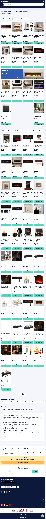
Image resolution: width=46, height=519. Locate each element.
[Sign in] (40, 1)
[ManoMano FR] (2, 505)
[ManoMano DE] (7, 505)
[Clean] (43, 4)
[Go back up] (41, 505)
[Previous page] (20, 394)
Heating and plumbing (7, 11)
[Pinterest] (10, 492)
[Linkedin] (2, 492)
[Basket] (43, 1)
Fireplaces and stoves (14, 11)
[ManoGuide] (42, 516)
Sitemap (11, 515)
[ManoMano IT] (4, 505)
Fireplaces (20, 11)
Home (2, 11)
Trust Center (31, 515)
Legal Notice (16, 515)
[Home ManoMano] (20, 1)
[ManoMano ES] (10, 505)
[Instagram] (7, 492)
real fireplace (21, 432)
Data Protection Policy (23, 515)
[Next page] (25, 394)
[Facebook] (4, 492)
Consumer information (22, 517)
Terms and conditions (38, 515)
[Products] (1, 4)
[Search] (4, 4)
